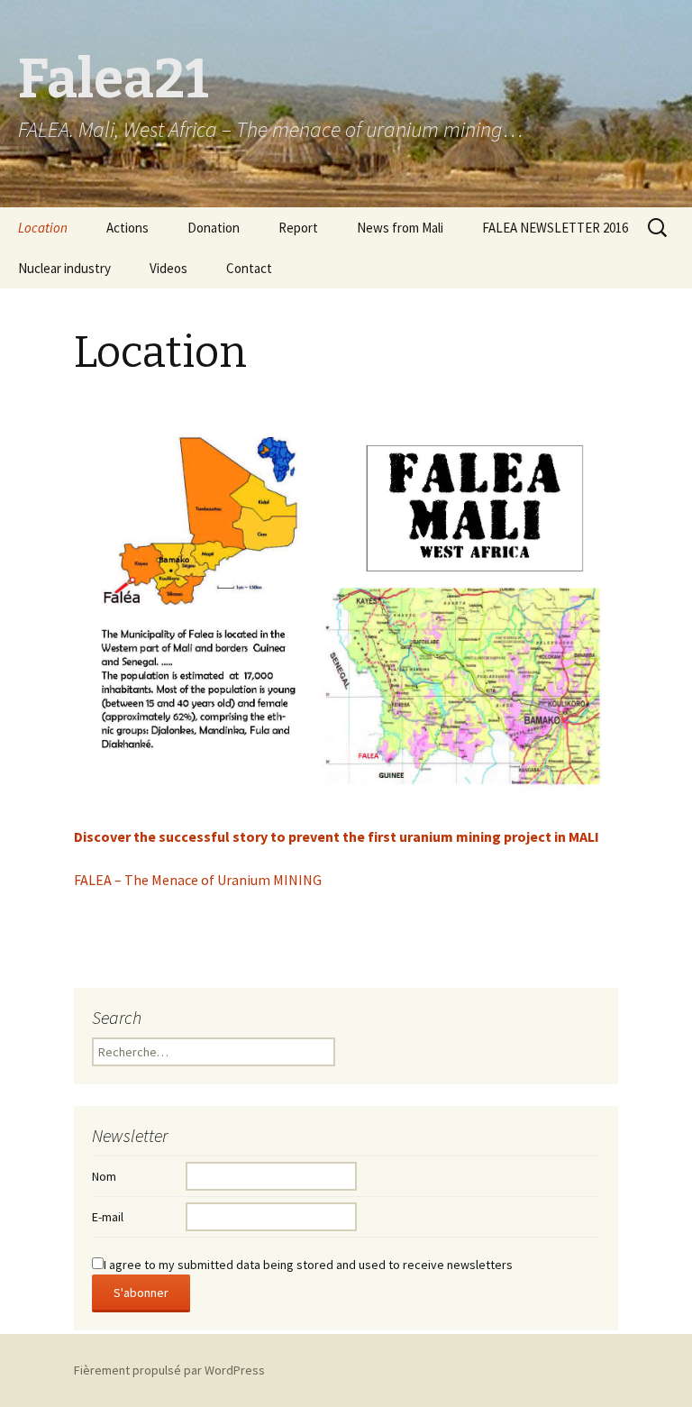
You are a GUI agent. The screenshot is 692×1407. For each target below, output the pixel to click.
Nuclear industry (64, 268)
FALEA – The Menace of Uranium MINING (198, 880)
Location (43, 227)
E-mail (107, 1217)
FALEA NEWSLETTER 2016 (555, 227)
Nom (104, 1176)
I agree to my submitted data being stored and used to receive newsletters (308, 1264)
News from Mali (400, 227)
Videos (168, 268)
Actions (127, 227)
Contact (249, 268)
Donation (213, 227)
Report (298, 227)
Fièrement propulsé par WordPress (169, 1370)
